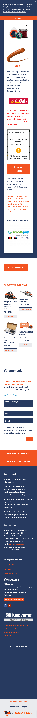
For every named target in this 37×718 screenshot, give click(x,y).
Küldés (29, 439)
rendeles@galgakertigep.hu (16, 544)
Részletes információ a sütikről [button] (14, 12)
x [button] (35, 1)
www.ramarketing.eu (18, 706)
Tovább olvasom (10, 316)
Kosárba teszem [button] (10, 350)
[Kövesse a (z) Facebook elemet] (5, 605)
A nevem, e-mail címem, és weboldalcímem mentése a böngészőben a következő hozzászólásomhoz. (18, 430)
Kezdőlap (10, 179)
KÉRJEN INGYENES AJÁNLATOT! (18, 453)
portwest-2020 (9, 565)
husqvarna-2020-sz (10, 573)
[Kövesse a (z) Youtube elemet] (9, 605)
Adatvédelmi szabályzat (12, 632)
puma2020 (7, 569)
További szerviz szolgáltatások (14, 599)
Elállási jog (7, 635)
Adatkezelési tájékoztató (12, 629)
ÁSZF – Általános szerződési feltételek (16, 625)
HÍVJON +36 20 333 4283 (18, 461)
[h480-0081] (18, 62)
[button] (27, 25)
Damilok (19, 184)
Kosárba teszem (18, 169)
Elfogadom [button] (18, 18)
